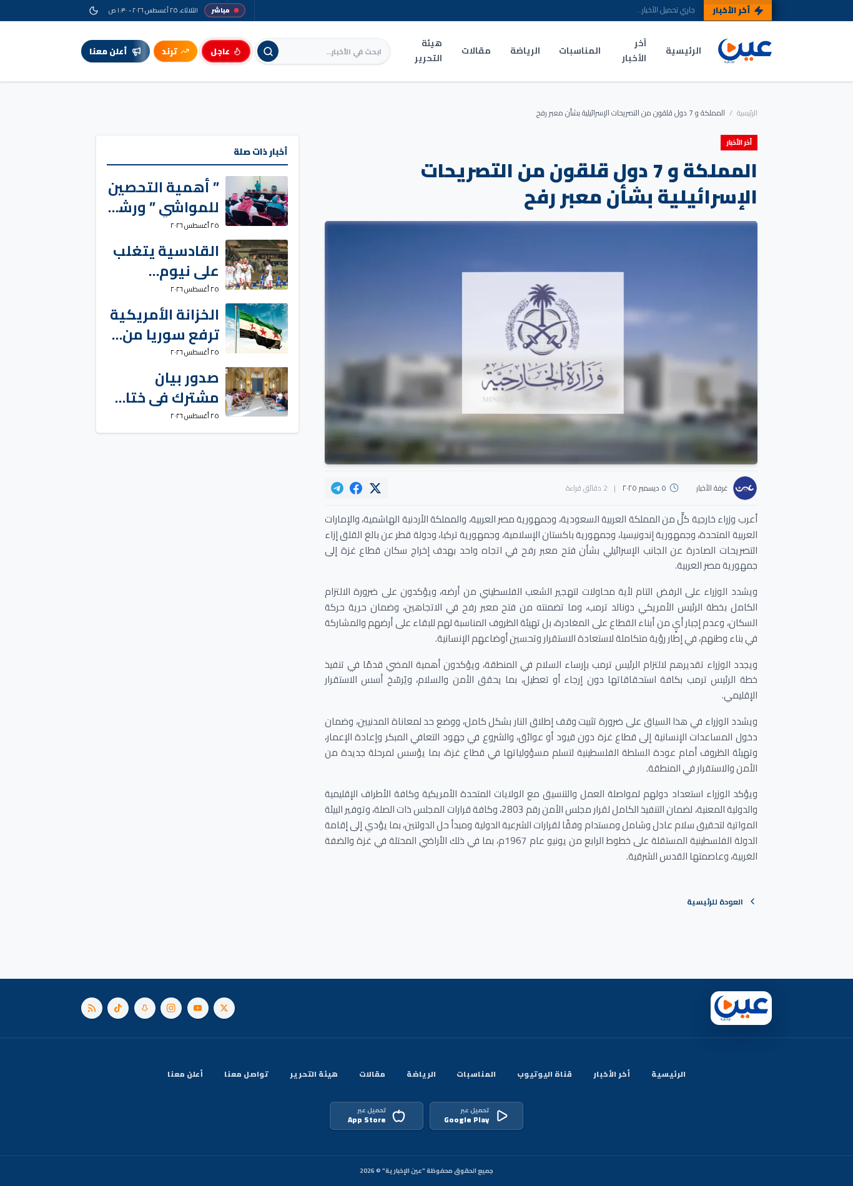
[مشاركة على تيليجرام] (337, 488)
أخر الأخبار (611, 1074)
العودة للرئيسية (715, 901)
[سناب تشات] (144, 1008)
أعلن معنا (185, 1074)
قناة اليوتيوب (544, 1074)
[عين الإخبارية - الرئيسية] (745, 51)
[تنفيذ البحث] (268, 51)
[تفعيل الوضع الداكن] (93, 10)
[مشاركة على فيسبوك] (356, 488)
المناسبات (580, 50)
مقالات (476, 50)
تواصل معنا (246, 1074)
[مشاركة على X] (375, 488)
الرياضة (525, 50)
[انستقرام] (171, 1008)
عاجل (220, 51)
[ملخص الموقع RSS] (91, 1008)
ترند (169, 51)
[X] (224, 1008)
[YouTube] (198, 1008)
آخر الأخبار (634, 50)
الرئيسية (683, 50)
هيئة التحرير (428, 50)
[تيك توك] (118, 1008)
